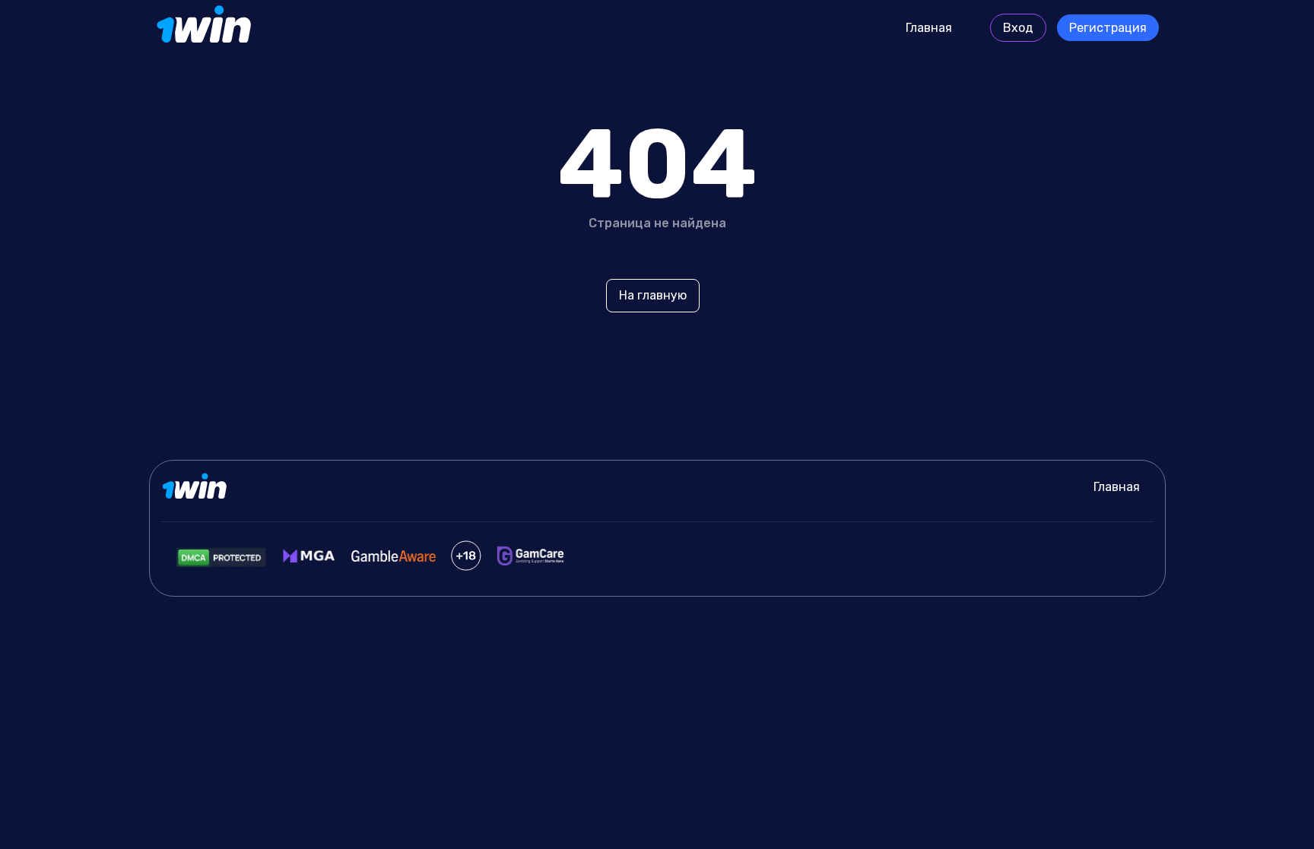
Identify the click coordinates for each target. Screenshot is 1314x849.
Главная (929, 28)
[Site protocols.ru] (205, 28)
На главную (653, 295)
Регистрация (1108, 28)
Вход (1018, 28)
